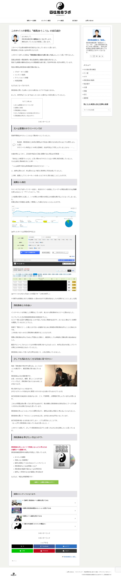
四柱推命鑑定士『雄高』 (97, 40)
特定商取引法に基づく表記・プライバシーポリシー (97, 572)
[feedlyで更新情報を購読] (99, 56)
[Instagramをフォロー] (94, 56)
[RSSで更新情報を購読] (102, 56)
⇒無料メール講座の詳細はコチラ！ (44, 482)
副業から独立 (19, 107)
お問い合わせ (70, 572)
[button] (66, 551)
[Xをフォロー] (91, 56)
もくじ (24, 101)
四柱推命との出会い (21, 110)
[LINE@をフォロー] (96, 56)
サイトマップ (78, 572)
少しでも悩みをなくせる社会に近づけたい (27, 113)
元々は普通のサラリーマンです (24, 105)
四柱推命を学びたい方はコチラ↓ (24, 115)
